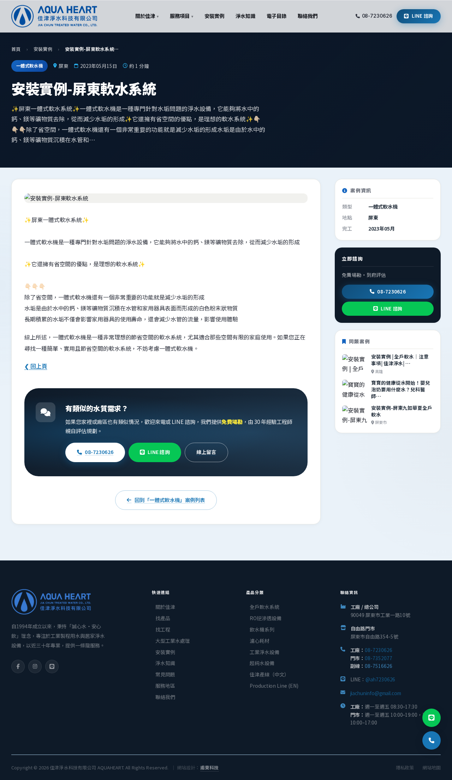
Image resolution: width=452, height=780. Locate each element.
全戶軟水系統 (264, 606)
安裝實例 (43, 49)
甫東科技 (209, 767)
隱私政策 (405, 767)
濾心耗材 (259, 640)
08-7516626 (378, 665)
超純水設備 (262, 663)
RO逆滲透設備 (265, 618)
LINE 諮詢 (422, 15)
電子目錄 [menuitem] (276, 15)
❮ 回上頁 (35, 366)
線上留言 (206, 451)
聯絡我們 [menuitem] (307, 15)
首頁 (16, 49)
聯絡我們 (165, 696)
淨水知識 (165, 663)
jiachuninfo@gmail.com (375, 693)
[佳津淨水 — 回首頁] (54, 16)
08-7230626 (377, 16)
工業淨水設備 (264, 652)
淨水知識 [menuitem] (245, 15)
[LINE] (52, 666)
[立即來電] (431, 740)
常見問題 (165, 674)
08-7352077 (378, 658)
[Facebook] (18, 666)
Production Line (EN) (274, 685)
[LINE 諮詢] (431, 718)
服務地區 (165, 685)
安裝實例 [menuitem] (214, 15)
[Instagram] (35, 666)
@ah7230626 (380, 679)
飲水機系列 (262, 629)
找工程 (162, 629)
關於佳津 (165, 606)
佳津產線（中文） (269, 674)
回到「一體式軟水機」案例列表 (170, 499)
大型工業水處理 (172, 640)
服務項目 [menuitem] (181, 15)
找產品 (162, 618)
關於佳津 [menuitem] (146, 15)
